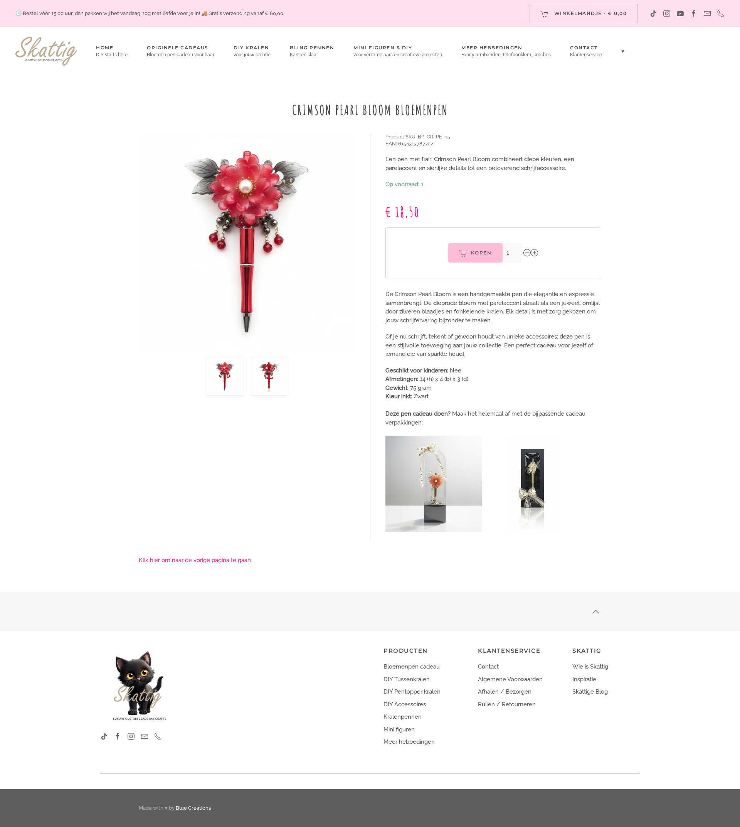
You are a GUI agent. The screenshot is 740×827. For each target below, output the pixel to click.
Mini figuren (399, 729)
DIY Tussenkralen (406, 679)
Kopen (481, 253)
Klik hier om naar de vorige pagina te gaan (195, 560)
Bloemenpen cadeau (411, 666)
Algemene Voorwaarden (510, 679)
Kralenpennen (402, 716)
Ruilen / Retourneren (507, 704)
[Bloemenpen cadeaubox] (433, 483)
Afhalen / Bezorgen (504, 691)
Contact (488, 666)
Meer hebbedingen (409, 741)
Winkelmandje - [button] (589, 13)
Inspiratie (584, 679)
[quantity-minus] (527, 253)
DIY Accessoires (404, 704)
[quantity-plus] (534, 253)
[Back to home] (46, 51)
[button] (252, 51)
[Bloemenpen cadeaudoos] (533, 483)
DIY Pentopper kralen (412, 691)
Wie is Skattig (590, 666)
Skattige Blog (590, 691)
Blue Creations (193, 808)
